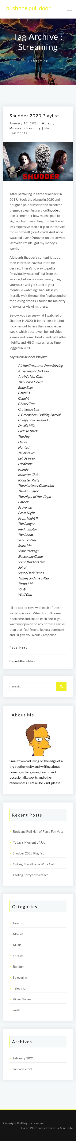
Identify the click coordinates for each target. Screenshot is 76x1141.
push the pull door (28, 8)
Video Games (22, 999)
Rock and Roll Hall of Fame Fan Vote (38, 831)
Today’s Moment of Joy (29, 842)
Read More (19, 647)
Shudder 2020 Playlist (34, 115)
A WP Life (66, 1128)
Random (18, 966)
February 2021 (23, 1058)
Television (20, 988)
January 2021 (22, 1069)
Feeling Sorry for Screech (30, 875)
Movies (16, 128)
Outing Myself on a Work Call (33, 864)
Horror (47, 123)
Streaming (32, 128)
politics (18, 956)
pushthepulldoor (24, 661)
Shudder (53, 210)
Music (17, 945)
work (16, 1010)
